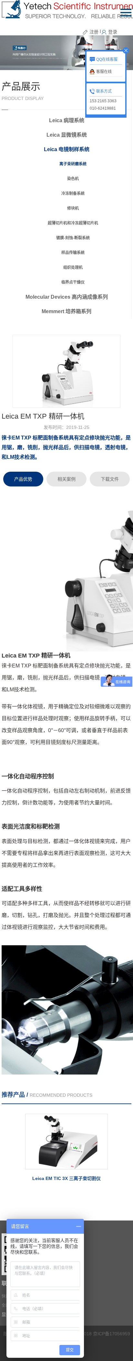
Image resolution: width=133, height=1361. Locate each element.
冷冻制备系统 (73, 193)
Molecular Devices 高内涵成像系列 (67, 297)
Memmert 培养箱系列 (66, 311)
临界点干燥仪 (73, 282)
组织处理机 (73, 267)
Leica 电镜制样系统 (66, 149)
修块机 (73, 208)
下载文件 (110, 479)
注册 (93, 31)
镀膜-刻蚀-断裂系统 (73, 238)
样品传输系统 (73, 252)
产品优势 (23, 479)
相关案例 (66, 479)
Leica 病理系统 (66, 120)
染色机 (73, 179)
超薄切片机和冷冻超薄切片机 (73, 223)
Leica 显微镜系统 (66, 135)
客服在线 (104, 71)
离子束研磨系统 (73, 164)
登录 (112, 31)
